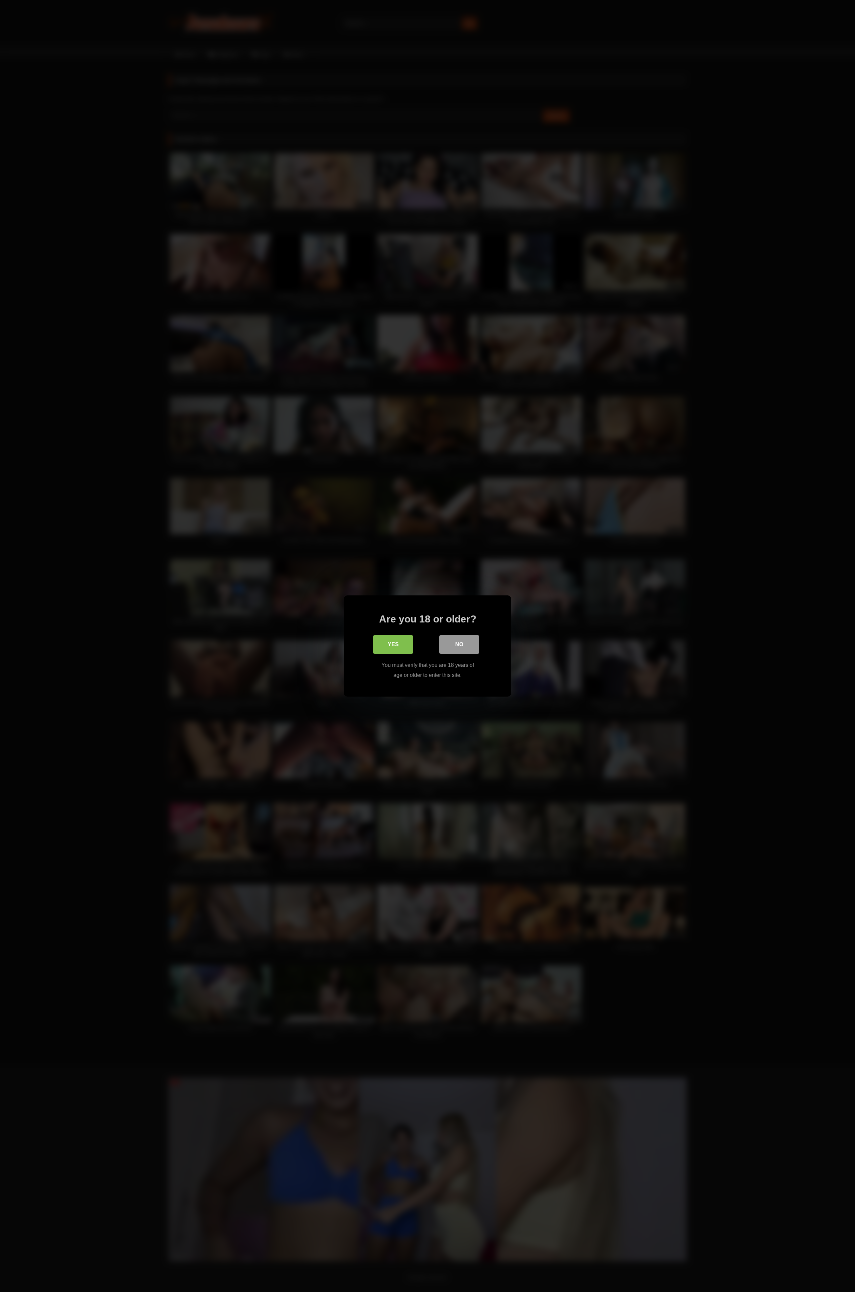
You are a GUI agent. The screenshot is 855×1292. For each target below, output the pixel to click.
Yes (393, 644)
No (459, 644)
